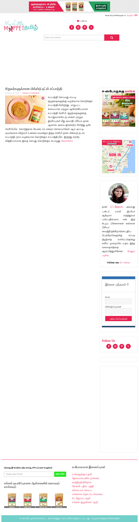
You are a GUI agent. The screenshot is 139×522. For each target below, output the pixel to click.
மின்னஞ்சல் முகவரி (113, 306)
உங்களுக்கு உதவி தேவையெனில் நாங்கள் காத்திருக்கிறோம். (85, 478)
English (130, 15)
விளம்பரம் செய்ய (82, 490)
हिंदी (136, 15)
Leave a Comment (31, 93)
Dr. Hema (125, 263)
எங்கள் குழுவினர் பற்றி (85, 502)
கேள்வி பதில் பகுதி (83, 486)
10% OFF (60, 474)
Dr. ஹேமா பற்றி (81, 498)
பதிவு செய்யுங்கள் (118, 318)
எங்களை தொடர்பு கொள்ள (87, 494)
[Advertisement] (69, 62)
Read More (67, 141)
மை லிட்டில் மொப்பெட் (20, 28)
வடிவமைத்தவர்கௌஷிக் (106, 518)
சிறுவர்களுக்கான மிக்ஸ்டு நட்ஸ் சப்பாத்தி (33, 89)
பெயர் (107, 297)
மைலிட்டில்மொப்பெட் (34, 518)
